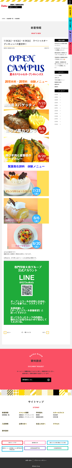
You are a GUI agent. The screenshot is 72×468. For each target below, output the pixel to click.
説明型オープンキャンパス (26, 417)
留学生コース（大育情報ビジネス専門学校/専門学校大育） (12, 448)
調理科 (56, 87)
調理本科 (57, 84)
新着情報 (5, 412)
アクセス (56, 424)
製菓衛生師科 (58, 82)
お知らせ (57, 77)
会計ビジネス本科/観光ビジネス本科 (58, 442)
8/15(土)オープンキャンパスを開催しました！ (61, 49)
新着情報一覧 (5, 415)
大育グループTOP (13, 7)
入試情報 (5, 424)
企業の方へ (23, 424)
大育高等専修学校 (57, 448)
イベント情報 (58, 75)
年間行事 (55, 417)
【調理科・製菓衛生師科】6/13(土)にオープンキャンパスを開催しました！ (61, 64)
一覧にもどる (27, 332)
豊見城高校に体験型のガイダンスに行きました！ (61, 53)
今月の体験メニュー (60, 80)
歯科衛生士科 (35, 442)
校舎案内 (55, 415)
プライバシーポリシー (40, 460)
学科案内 (39, 412)
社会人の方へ (40, 424)
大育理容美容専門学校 (35, 448)
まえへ (9, 332)
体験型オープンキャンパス (26, 415)
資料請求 (5, 430)
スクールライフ (58, 412)
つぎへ (44, 332)
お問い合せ (28, 460)
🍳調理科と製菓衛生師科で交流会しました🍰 (61, 58)
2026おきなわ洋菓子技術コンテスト (61, 44)
